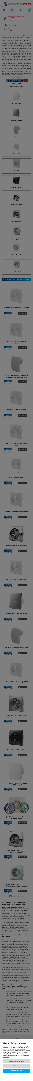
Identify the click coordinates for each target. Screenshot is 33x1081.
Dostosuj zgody (16, 1066)
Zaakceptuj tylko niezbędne (16, 1061)
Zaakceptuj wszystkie (16, 1070)
